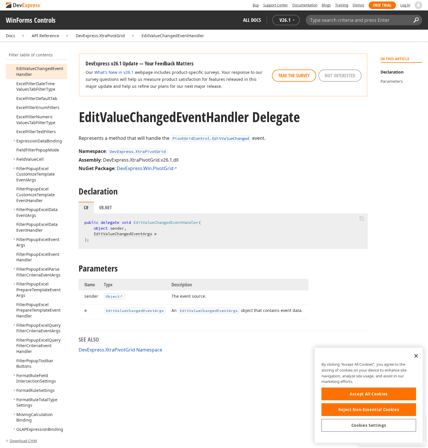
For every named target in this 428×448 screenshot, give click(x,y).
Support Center (275, 5)
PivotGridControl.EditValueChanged (210, 138)
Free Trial (382, 5)
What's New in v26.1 (114, 72)
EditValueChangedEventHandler (173, 35)
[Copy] (362, 218)
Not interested (340, 75)
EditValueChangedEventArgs (123, 233)
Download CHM (23, 440)
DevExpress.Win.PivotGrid (145, 168)
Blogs (326, 5)
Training (341, 5)
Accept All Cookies (369, 394)
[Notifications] (418, 5)
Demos (358, 5)
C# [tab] (86, 207)
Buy (256, 5)
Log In (405, 5)
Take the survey (294, 75)
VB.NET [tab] (105, 207)
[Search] (416, 20)
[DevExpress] (23, 5)
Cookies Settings (368, 425)
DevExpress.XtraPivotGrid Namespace (120, 350)
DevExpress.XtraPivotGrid (100, 35)
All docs (252, 20)
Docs (10, 35)
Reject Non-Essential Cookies (368, 409)
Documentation (304, 5)
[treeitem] (35, 86)
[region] (368, 395)
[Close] (416, 355)
